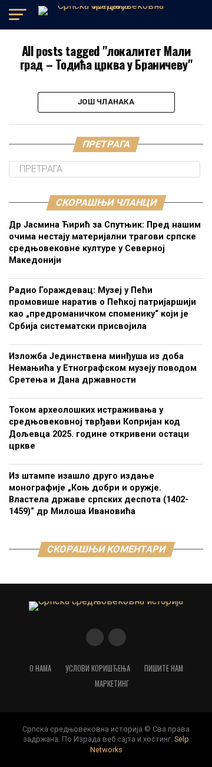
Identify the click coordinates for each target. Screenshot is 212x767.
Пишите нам (163, 668)
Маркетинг (112, 683)
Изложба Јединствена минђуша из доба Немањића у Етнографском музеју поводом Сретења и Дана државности (103, 368)
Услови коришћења (97, 668)
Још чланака (106, 101)
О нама (40, 668)
